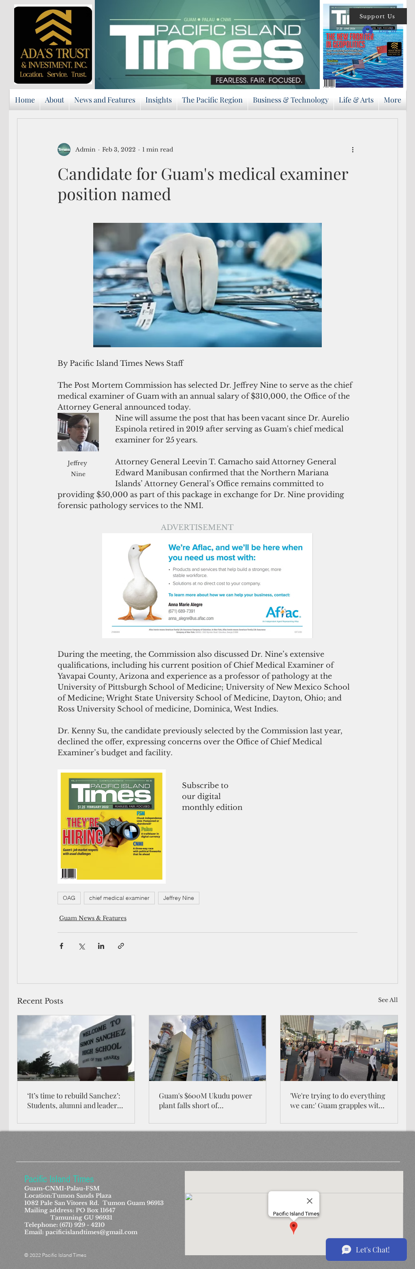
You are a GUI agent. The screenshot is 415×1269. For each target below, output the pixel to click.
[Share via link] (121, 946)
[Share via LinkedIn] (101, 946)
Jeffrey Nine (178, 898)
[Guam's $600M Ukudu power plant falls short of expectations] (207, 1048)
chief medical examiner (119, 898)
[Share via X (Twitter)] (81, 946)
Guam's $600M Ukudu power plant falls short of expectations (205, 1100)
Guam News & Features (92, 918)
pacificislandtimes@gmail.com (91, 1232)
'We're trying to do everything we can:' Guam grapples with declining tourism (337, 1100)
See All (388, 1000)
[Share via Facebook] (61, 946)
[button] (378, 16)
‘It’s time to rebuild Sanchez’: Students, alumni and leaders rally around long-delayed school (73, 1100)
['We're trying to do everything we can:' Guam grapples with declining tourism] (339, 1048)
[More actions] (352, 149)
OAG (69, 898)
